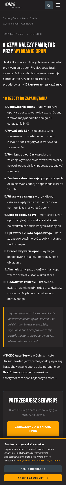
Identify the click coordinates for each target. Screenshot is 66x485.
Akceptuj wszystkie (33, 477)
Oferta (25, 18)
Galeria (33, 18)
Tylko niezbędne (33, 468)
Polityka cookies (25, 460)
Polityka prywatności (48, 460)
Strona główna (10, 18)
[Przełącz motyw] (49, 5)
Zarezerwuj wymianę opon (33, 429)
